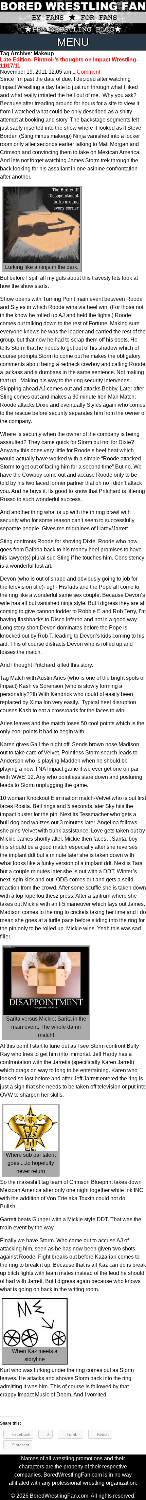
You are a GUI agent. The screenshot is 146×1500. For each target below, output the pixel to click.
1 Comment (86, 72)
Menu (73, 42)
